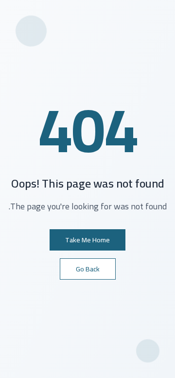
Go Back (88, 269)
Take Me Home (87, 240)
